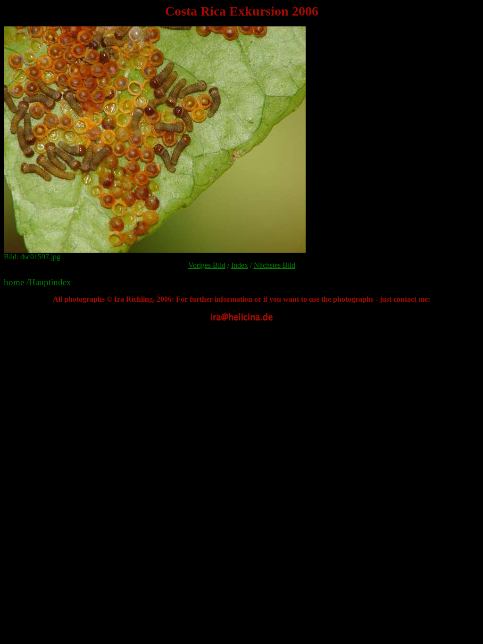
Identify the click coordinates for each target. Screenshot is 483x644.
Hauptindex (50, 282)
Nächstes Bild (274, 265)
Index (239, 265)
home (14, 282)
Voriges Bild (206, 265)
